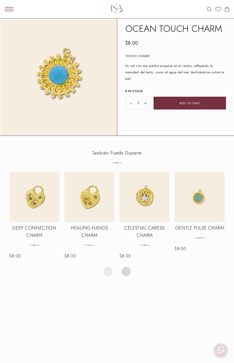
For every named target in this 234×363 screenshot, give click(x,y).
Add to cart (189, 103)
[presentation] (107, 271)
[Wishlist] (218, 10)
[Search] (209, 9)
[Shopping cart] (227, 10)
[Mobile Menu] (9, 9)
